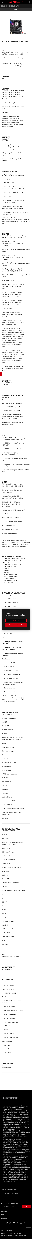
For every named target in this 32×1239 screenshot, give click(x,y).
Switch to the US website (16, 625)
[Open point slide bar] (1, 374)
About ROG (4, 1211)
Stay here (16, 620)
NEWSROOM (4, 1218)
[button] (2, 2)
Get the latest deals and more (10, 1203)
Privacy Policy (5, 1233)
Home (2, 1214)
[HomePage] (2, 1190)
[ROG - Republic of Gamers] (16, 2)
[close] (28, 611)
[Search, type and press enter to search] (30, 2)
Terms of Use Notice (15, 1233)
